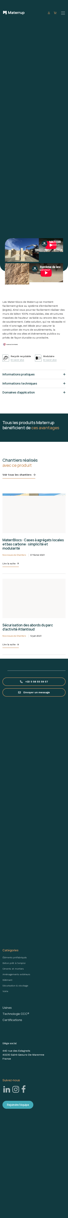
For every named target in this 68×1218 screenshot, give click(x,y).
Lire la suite (8, 563)
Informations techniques (19, 383)
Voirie (5, 991)
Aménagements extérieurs (16, 974)
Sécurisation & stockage (15, 985)
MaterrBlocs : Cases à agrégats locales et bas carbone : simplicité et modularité (33, 544)
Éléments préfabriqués (14, 957)
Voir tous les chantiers (17, 474)
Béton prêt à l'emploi (13, 963)
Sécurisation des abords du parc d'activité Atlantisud (27, 627)
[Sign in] (49, 13)
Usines (7, 1008)
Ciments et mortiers (13, 968)
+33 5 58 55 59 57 (36, 681)
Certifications (12, 1020)
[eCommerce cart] (55, 13)
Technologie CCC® (15, 1014)
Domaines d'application (18, 392)
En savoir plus (17, 360)
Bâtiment (7, 980)
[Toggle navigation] (63, 13)
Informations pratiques (18, 374)
